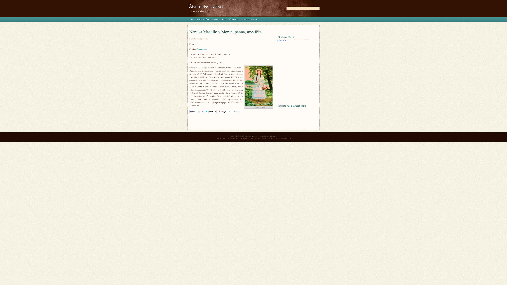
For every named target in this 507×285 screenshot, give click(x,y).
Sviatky (216, 19)
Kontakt (254, 19)
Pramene (244, 19)
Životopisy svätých (207, 6)
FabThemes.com (273, 138)
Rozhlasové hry (203, 19)
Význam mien (234, 19)
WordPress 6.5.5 (235, 138)
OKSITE (289, 138)
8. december (202, 49)
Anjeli (223, 19)
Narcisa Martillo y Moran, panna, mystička (225, 31)
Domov (191, 19)
